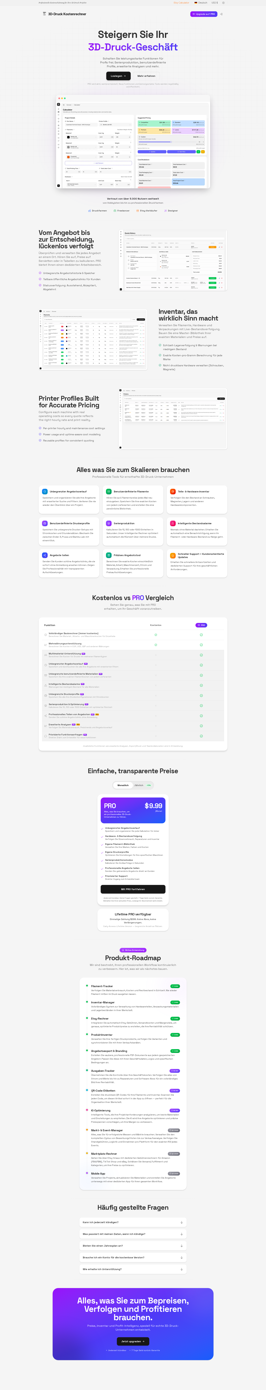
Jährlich (142, 785)
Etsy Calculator (181, 2)
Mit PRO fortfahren (133, 889)
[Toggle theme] (223, 3)
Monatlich (123, 785)
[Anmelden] (221, 14)
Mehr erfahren (146, 76)
